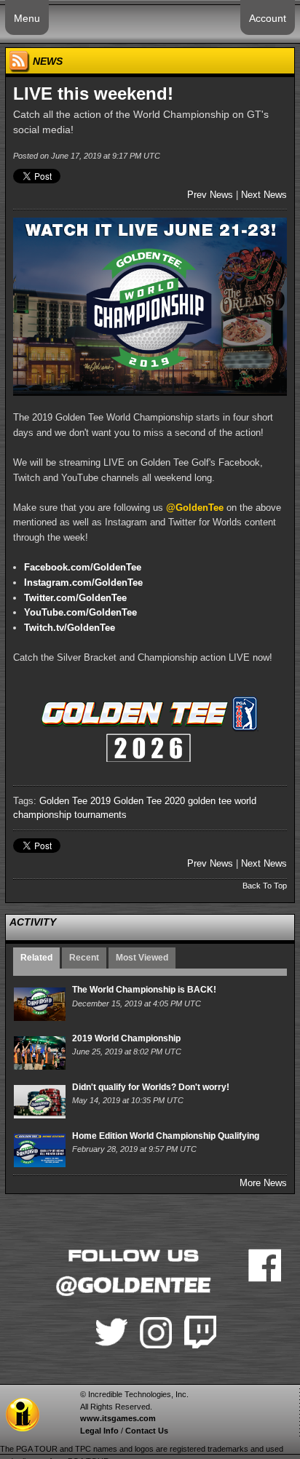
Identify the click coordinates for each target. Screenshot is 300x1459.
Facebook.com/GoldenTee (82, 567)
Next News (264, 194)
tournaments (100, 814)
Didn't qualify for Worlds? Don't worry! (150, 1087)
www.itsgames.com (118, 1418)
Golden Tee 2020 (149, 800)
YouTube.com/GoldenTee (80, 612)
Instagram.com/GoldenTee (83, 582)
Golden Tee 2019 (75, 800)
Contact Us (146, 1430)
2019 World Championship (126, 1038)
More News (263, 1182)
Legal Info (99, 1430)
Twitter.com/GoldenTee (75, 597)
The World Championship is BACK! (144, 990)
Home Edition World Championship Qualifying (165, 1136)
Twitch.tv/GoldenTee (69, 627)
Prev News (210, 194)
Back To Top (264, 885)
